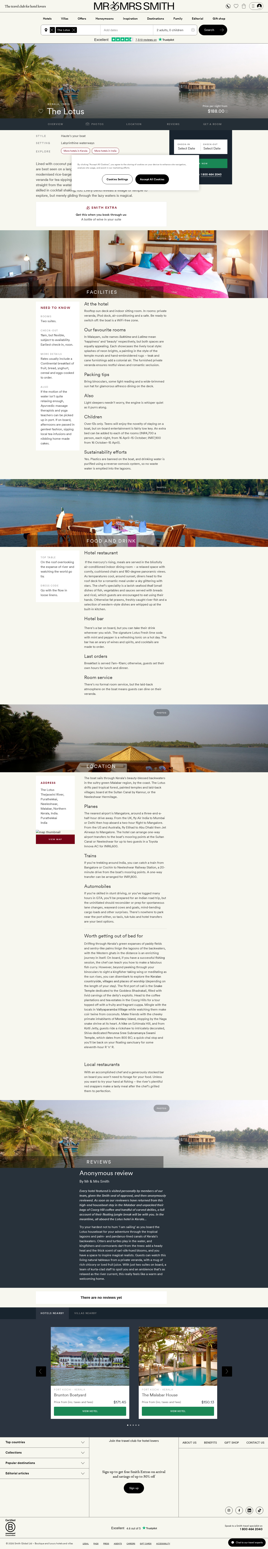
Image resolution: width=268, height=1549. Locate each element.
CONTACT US (255, 1442)
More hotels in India (105, 150)
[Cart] (244, 6)
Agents (118, 1543)
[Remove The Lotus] (73, 30)
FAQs (95, 1543)
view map (55, 839)
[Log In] (256, 6)
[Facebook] (239, 1510)
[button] (228, 6)
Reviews (173, 124)
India (65, 104)
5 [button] (143, 1427)
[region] (135, 172)
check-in (184, 144)
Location (133, 124)
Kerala (53, 104)
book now (201, 163)
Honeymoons (105, 18)
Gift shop (219, 18)
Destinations (155, 18)
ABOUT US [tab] (189, 1442)
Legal (86, 1543)
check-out (210, 144)
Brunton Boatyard (70, 1394)
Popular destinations (20, 1463)
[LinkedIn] (249, 1510)
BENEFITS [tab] (210, 1442)
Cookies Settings (117, 179)
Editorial (197, 18)
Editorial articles (17, 1473)
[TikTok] (259, 1510)
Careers (131, 1543)
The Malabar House (160, 1394)
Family (177, 18)
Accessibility (163, 1543)
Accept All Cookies (152, 179)
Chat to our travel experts (249, 1542)
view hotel (90, 1411)
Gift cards (145, 1543)
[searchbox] (90, 30)
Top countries (15, 1442)
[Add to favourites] (41, 111)
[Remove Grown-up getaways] (51, 30)
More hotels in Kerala (76, 150)
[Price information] (226, 111)
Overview (55, 124)
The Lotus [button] (63, 30)
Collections (13, 1452)
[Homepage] (134, 6)
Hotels (47, 18)
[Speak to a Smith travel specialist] (228, 6)
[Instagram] (229, 1510)
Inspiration (130, 18)
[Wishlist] (236, 6)
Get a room (212, 124)
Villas (64, 18)
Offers (82, 18)
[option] (90, 1373)
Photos (97, 124)
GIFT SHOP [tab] (231, 1442)
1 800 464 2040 (211, 174)
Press (106, 1543)
